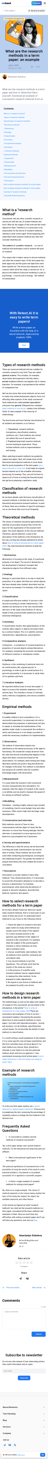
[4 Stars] (27, 1262)
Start (24, 345)
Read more (21, 1455)
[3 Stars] (24, 1262)
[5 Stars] (31, 1262)
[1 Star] (17, 1262)
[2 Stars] (20, 1262)
